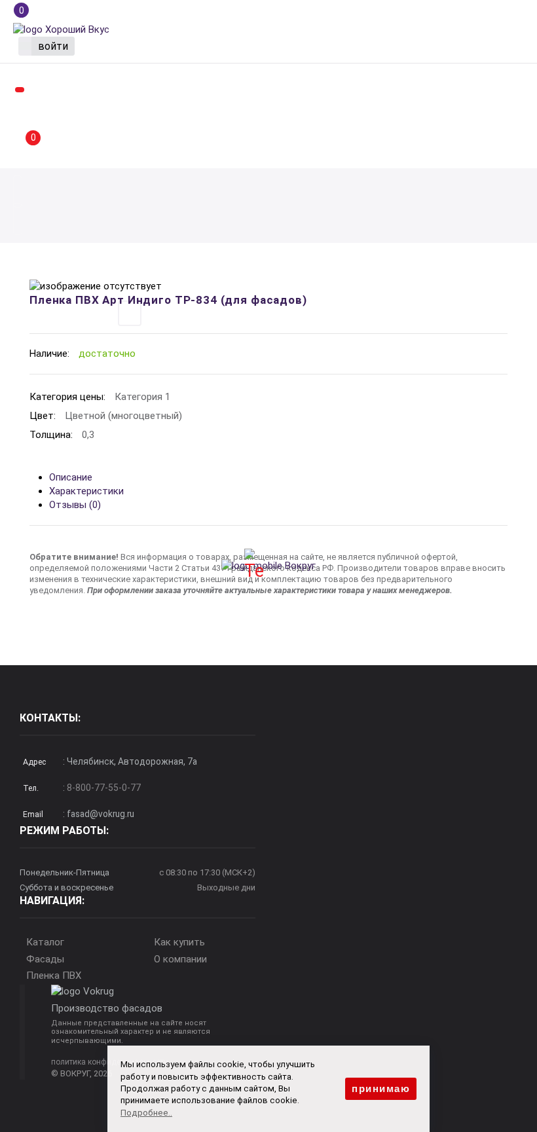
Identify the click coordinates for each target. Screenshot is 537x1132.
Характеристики (86, 491)
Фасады (45, 959)
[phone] (17, 195)
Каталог (45, 942)
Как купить (179, 942)
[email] (17, 222)
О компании (180, 959)
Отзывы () (75, 505)
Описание (70, 477)
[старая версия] (61, 29)
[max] (254, 565)
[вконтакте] (282, 565)
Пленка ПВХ (53, 975)
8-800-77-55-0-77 (104, 787)
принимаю (381, 1088)
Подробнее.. (146, 1113)
